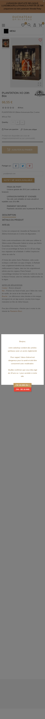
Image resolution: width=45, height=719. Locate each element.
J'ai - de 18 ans (22, 389)
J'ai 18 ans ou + (22, 385)
